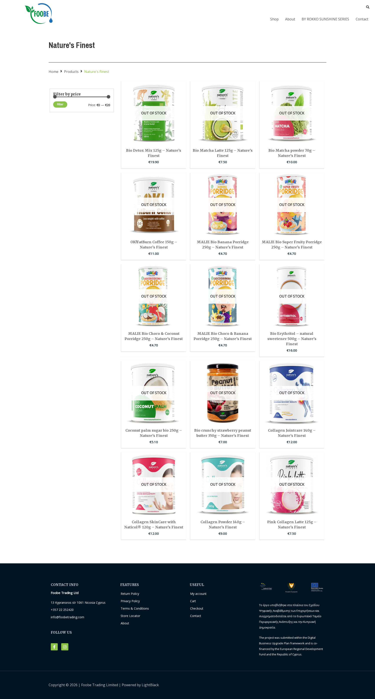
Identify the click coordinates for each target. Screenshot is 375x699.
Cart (193, 601)
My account (198, 594)
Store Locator (130, 616)
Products (71, 71)
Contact (362, 19)
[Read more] (181, 98)
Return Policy (130, 594)
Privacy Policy (130, 601)
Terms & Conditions (135, 608)
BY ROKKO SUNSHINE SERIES (325, 19)
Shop (274, 19)
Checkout (196, 608)
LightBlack (150, 685)
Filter (60, 104)
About (290, 19)
